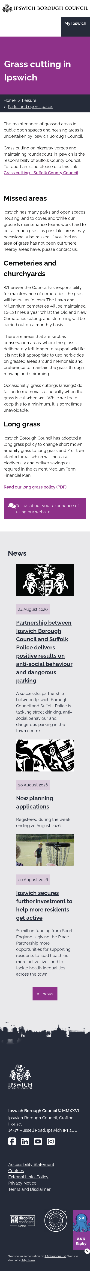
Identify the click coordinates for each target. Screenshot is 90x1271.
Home (10, 100)
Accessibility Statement (31, 1164)
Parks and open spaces (30, 106)
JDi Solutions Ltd (55, 1256)
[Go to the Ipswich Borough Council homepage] (45, 8)
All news (45, 993)
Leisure (29, 100)
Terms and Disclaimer (29, 1189)
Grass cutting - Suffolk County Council (41, 172)
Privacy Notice (22, 1183)
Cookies (16, 1170)
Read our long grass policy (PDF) (35, 487)
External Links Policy (28, 1176)
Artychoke (28, 1260)
